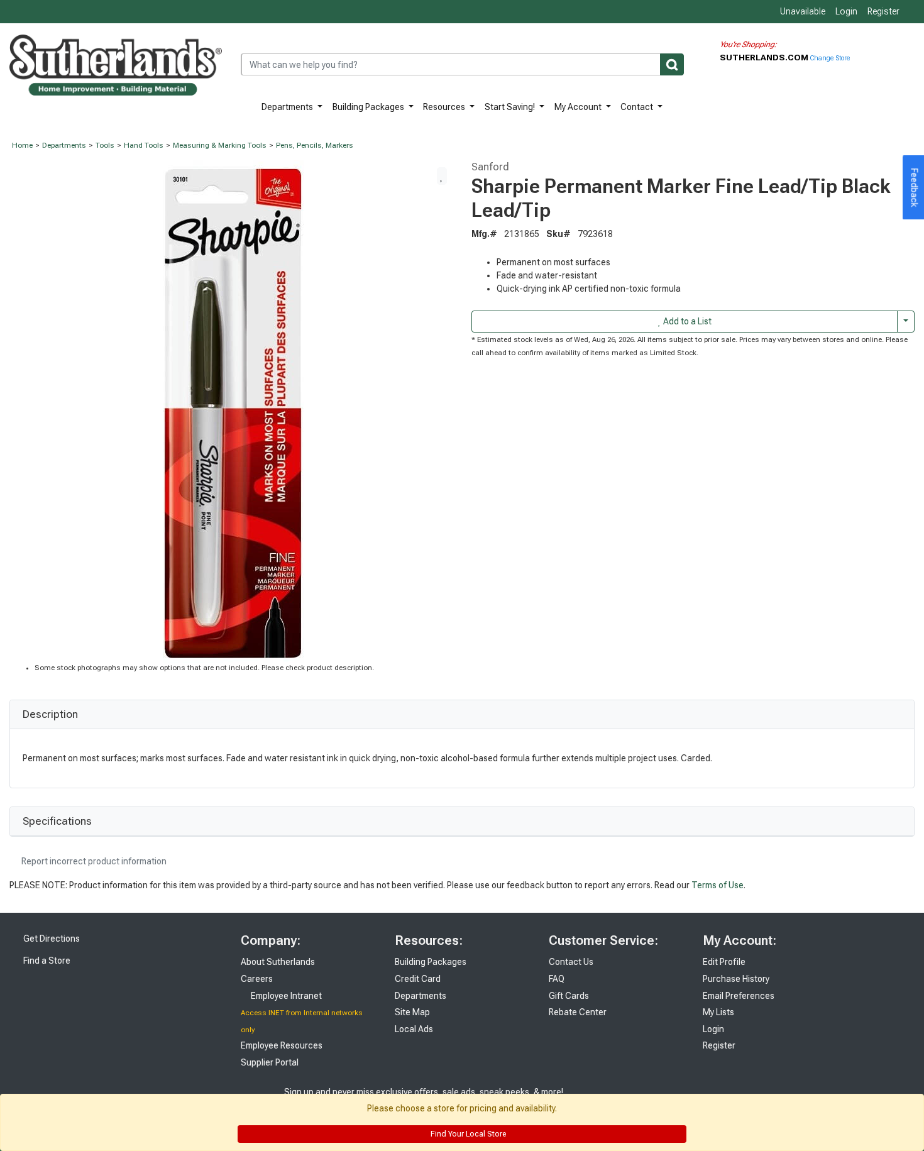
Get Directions (50, 938)
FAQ (556, 979)
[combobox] (462, 64)
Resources (445, 107)
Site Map (412, 1012)
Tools (105, 145)
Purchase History (736, 979)
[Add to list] (442, 176)
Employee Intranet (285, 996)
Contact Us (571, 962)
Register (883, 11)
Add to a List (686, 321)
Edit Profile (724, 962)
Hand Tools (143, 145)
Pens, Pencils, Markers (314, 145)
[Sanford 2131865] (231, 410)
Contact (637, 107)
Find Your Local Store (467, 1134)
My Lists (718, 1012)
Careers (257, 979)
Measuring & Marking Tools (220, 145)
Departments (288, 107)
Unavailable (801, 11)
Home (22, 145)
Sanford (490, 166)
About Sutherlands (278, 962)
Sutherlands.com (765, 57)
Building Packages (369, 107)
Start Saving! (511, 107)
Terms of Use (717, 885)
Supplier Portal (270, 1062)
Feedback (915, 187)
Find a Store (45, 960)
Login (846, 11)
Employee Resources (281, 1045)
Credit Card (418, 979)
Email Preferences (738, 996)
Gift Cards (569, 996)
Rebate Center (578, 1012)
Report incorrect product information (93, 861)
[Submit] (672, 64)
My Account (578, 107)
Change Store (830, 58)
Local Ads (414, 1029)
